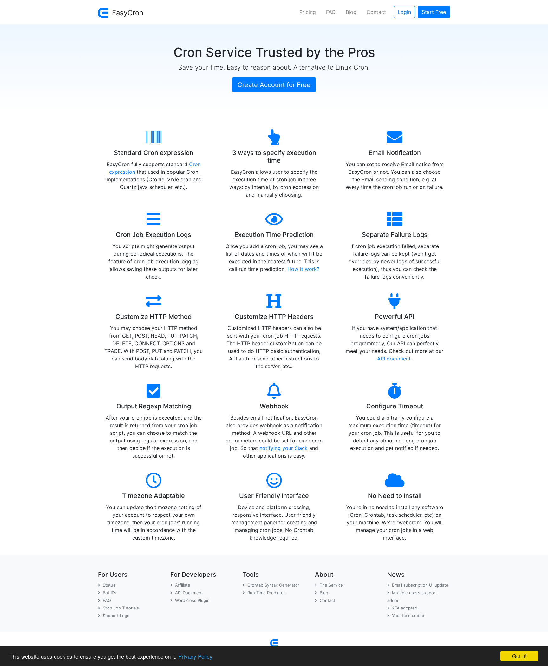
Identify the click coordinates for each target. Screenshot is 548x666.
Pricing (307, 12)
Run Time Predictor (266, 592)
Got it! (519, 656)
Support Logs (116, 615)
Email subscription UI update (420, 585)
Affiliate (182, 585)
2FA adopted (404, 607)
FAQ (331, 12)
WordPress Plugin (192, 600)
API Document (189, 592)
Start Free (434, 12)
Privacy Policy (195, 656)
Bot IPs (109, 592)
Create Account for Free (274, 85)
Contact (376, 12)
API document (394, 358)
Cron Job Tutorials (121, 607)
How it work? (303, 269)
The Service (331, 585)
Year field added (408, 615)
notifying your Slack (283, 448)
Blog (351, 12)
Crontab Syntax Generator (273, 585)
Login (404, 12)
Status (109, 585)
